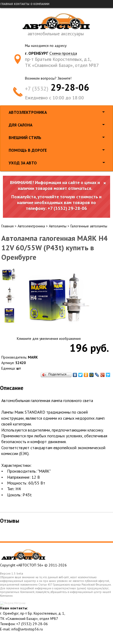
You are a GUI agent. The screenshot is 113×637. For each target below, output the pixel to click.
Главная (7, 4)
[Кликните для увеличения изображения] (58, 299)
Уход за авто (23, 162)
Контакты (21, 4)
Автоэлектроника (28, 112)
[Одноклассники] (86, 374)
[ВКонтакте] (75, 374)
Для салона (20, 125)
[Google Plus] (102, 374)
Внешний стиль (25, 137)
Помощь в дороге (28, 150)
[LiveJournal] (97, 374)
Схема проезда (63, 53)
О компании (39, 4)
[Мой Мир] (91, 374)
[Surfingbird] (108, 374)
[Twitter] (80, 374)
